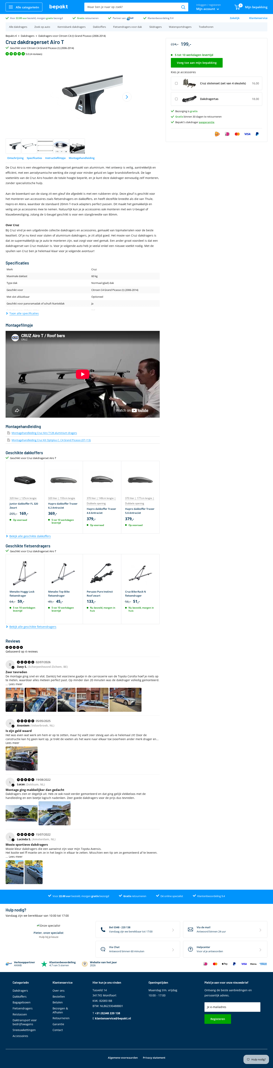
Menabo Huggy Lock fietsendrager (22, 593)
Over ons (59, 990)
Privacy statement (154, 1057)
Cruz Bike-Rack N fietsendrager (135, 593)
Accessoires (20, 1036)
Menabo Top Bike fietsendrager (59, 593)
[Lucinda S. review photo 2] (34, 872)
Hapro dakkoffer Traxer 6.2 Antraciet (63, 505)
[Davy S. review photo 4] (93, 700)
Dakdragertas (209, 99)
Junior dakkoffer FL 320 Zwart (24, 505)
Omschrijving (15, 158)
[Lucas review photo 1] (22, 813)
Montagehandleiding (82, 158)
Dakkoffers (99, 27)
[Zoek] (183, 7)
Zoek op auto (42, 27)
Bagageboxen (22, 1002)
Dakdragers (27, 36)
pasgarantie (206, 122)
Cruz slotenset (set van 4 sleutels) (223, 83)
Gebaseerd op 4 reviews (22, 651)
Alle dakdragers (18, 27)
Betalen (58, 1002)
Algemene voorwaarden (123, 1057)
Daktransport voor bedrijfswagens (25, 1022)
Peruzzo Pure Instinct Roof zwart (100, 593)
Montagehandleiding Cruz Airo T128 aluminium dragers (44, 433)
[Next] (127, 97)
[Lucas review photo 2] (55, 813)
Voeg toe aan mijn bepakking (197, 63)
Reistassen (20, 1014)
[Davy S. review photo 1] (15, 700)
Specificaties (34, 158)
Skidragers (155, 27)
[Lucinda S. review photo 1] (15, 872)
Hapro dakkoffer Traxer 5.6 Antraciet (139, 511)
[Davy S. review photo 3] (67, 700)
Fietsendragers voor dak (127, 27)
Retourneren (61, 1018)
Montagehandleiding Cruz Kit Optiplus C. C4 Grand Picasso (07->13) (51, 440)
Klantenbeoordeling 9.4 (160, 18)
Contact (58, 1030)
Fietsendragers (23, 1008)
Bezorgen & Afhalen (60, 1010)
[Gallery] (83, 106)
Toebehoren (206, 27)
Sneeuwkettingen (24, 1030)
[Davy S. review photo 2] (41, 700)
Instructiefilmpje (55, 158)
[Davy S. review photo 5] (125, 700)
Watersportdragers (180, 27)
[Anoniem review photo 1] (22, 759)
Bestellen (59, 996)
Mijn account (206, 9)
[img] (26, 662)
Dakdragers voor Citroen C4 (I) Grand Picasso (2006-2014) (72, 36)
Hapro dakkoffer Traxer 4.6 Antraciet (101, 511)
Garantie (58, 1024)
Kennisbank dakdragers (72, 27)
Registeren (217, 1019)
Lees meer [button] (16, 684)
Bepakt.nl (11, 36)
